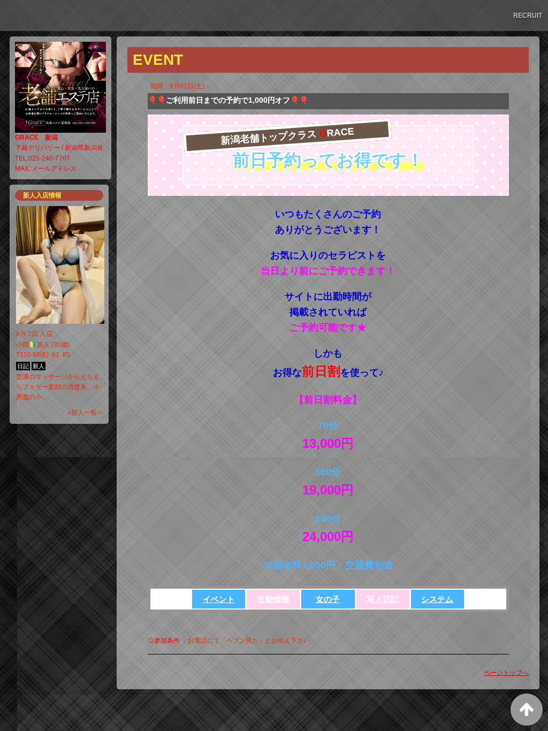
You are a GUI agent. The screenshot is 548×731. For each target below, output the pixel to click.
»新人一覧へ (85, 412)
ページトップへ (506, 672)
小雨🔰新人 (33, 344)
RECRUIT (527, 15)
